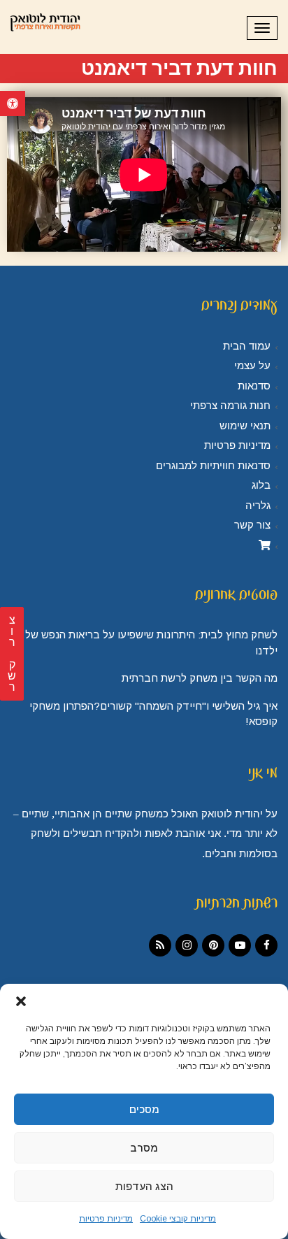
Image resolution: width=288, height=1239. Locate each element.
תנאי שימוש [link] (245, 426)
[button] (21, 1001)
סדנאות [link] (254, 386)
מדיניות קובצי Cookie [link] (178, 1219)
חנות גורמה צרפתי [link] (230, 405)
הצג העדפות (144, 1186)
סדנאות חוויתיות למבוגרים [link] (213, 465)
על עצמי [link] (252, 365)
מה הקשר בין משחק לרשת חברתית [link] (200, 678)
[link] (12, 103)
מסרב (144, 1148)
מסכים (144, 1109)
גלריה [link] (258, 505)
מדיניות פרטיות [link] (106, 1219)
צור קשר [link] (252, 525)
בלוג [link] (261, 485)
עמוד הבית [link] (247, 346)
